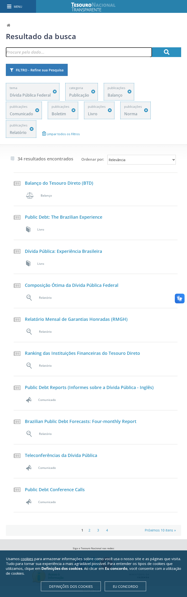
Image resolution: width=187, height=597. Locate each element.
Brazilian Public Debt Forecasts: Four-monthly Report (80, 421)
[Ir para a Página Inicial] (96, 6)
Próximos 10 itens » (160, 530)
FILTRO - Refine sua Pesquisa (40, 70)
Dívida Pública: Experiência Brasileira (63, 251)
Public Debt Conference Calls (55, 489)
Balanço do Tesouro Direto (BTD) (59, 183)
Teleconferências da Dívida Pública (61, 455)
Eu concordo (125, 586)
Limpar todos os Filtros (63, 134)
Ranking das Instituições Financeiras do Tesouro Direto (82, 353)
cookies (27, 558)
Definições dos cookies (71, 586)
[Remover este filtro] (55, 91)
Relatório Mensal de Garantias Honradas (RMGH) (76, 319)
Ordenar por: (92, 159)
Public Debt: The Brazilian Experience (63, 217)
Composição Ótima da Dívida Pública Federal (71, 285)
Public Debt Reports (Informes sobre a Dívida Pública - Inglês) (89, 387)
